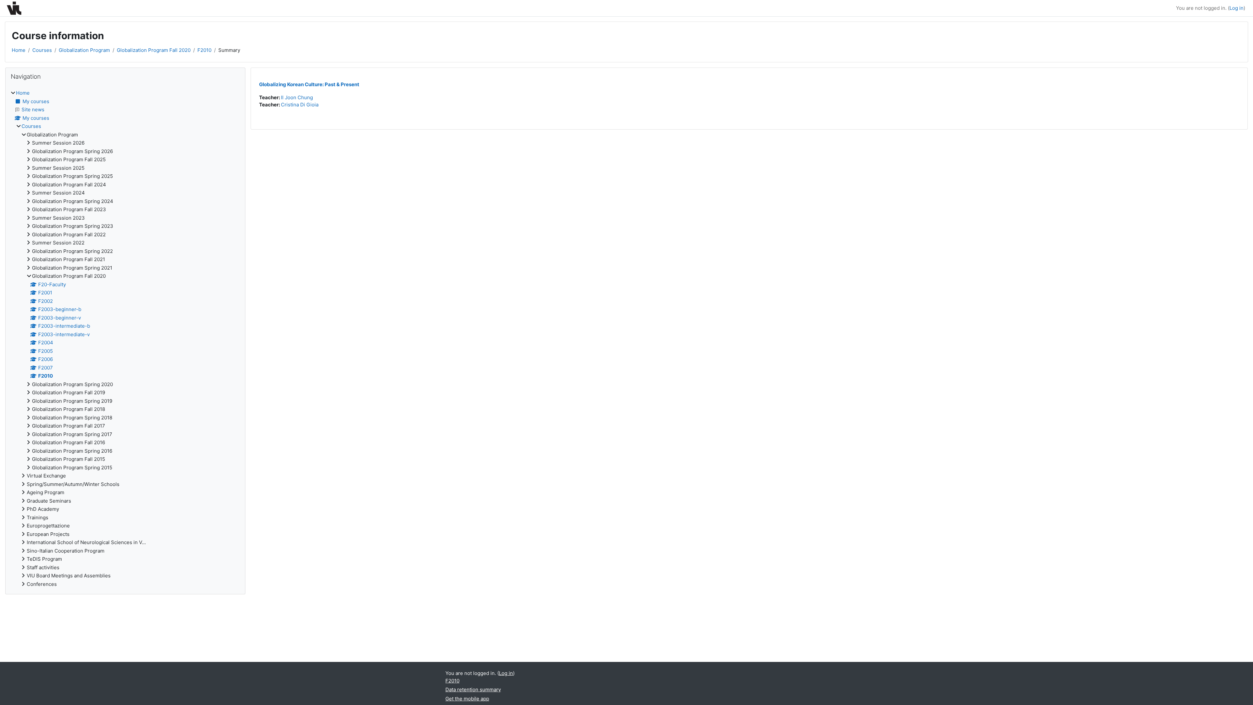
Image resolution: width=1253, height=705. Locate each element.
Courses (42, 50)
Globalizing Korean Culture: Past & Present (309, 84)
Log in (1237, 8)
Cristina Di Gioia (299, 105)
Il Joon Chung (297, 97)
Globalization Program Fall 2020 (154, 50)
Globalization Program (84, 50)
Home (18, 50)
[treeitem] (125, 338)
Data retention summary (473, 689)
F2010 (204, 50)
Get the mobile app (467, 699)
